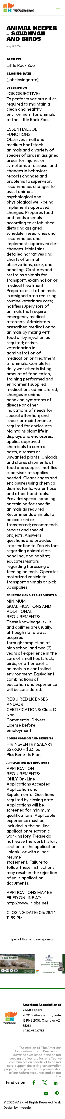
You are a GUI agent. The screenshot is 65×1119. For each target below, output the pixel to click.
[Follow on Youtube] (46, 1093)
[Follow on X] (44, 1083)
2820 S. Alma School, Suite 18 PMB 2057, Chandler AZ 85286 (42, 1020)
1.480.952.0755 (33, 1031)
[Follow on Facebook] (33, 1083)
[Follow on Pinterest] (57, 1093)
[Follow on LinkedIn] (55, 1083)
